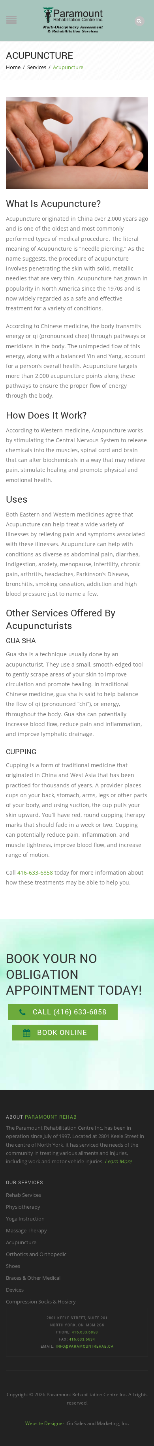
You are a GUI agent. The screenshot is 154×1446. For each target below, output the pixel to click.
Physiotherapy (23, 1206)
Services (36, 67)
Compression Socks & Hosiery (41, 1301)
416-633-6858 (35, 872)
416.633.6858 (85, 1332)
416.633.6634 (82, 1339)
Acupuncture (21, 1242)
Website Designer (44, 1423)
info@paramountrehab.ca (85, 1346)
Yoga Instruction (25, 1218)
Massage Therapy (26, 1230)
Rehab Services (23, 1194)
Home (13, 67)
